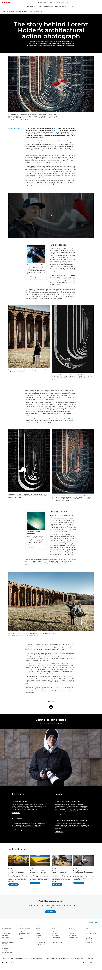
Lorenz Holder (56, 130)
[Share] (51, 707)
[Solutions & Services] (66, 6)
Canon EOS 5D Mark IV (20, 801)
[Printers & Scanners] (53, 6)
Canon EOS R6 (45, 664)
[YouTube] (98, 962)
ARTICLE (51, 19)
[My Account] (98, 2)
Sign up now (50, 911)
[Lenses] (41, 6)
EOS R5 (55, 664)
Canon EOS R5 (17, 819)
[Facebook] (83, 962)
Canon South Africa (7, 962)
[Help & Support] (76, 6)
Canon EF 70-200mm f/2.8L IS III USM (67, 801)
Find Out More (13, 884)
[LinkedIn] (91, 962)
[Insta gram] (87, 962)
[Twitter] (94, 962)
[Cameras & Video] (35, 6)
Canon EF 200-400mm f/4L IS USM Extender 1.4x (71, 820)
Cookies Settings (88, 958)
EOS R (50, 667)
